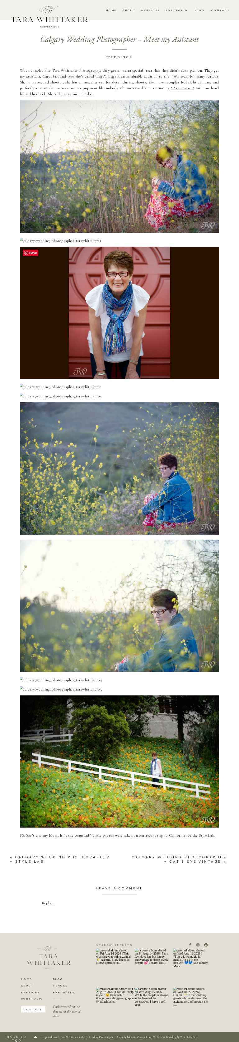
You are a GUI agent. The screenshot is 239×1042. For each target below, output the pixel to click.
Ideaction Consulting (139, 1037)
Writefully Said (188, 1037)
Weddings (119, 57)
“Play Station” (182, 88)
